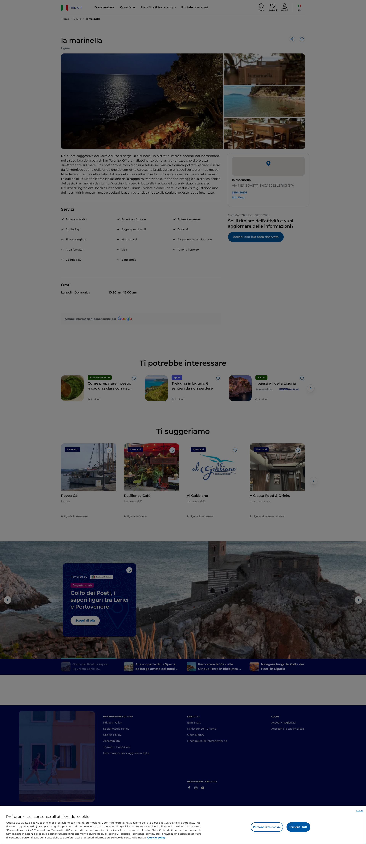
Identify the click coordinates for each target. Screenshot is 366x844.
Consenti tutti (298, 827)
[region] (183, 825)
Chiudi (359, 810)
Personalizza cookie (267, 827)
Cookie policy (156, 837)
